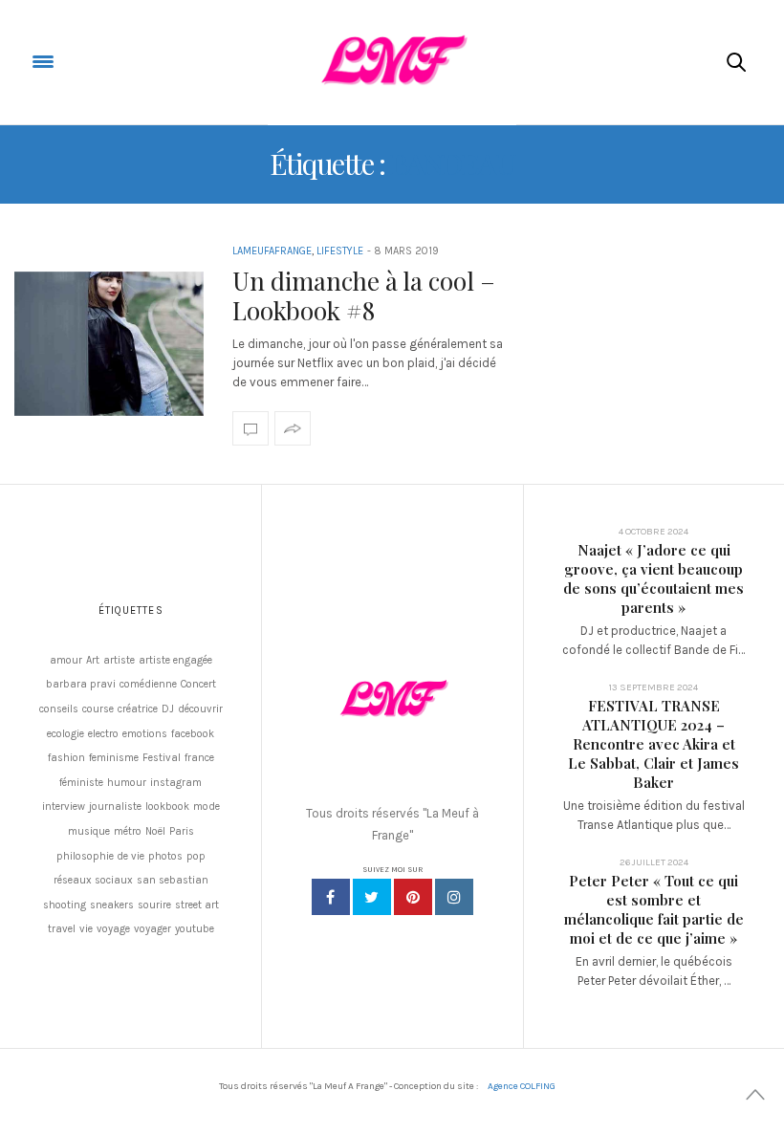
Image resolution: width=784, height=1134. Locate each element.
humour (126, 782)
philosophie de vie (100, 856)
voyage (113, 929)
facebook (192, 734)
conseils (58, 709)
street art (197, 905)
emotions (144, 734)
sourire (154, 905)
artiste (119, 660)
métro (128, 831)
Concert (198, 684)
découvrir (200, 709)
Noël (155, 831)
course (98, 709)
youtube (194, 929)
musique (89, 831)
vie (86, 929)
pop (196, 856)
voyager (152, 929)
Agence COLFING (521, 1086)
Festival (161, 758)
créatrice (138, 709)
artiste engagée (175, 660)
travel (62, 929)
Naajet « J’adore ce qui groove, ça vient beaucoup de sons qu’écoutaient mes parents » (653, 578)
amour (66, 660)
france (199, 758)
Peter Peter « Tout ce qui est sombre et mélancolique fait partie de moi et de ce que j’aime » (654, 909)
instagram (176, 782)
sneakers (112, 905)
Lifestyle (339, 251)
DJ (168, 709)
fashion (66, 758)
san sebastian (172, 880)
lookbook (167, 806)
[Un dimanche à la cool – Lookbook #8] (109, 344)
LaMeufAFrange (272, 251)
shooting (64, 905)
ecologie (65, 734)
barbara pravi (81, 684)
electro (103, 734)
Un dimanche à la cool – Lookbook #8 (363, 295)
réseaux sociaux (93, 880)
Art (92, 660)
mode (206, 806)
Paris (181, 831)
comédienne (148, 684)
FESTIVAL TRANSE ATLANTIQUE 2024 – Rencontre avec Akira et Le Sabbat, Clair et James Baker (653, 744)
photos (165, 856)
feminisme (114, 758)
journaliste (115, 806)
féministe (81, 782)
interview (63, 806)
